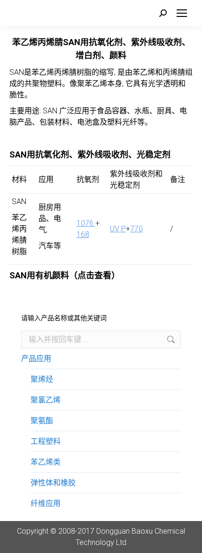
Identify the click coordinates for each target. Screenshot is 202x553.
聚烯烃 (42, 379)
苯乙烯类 (46, 462)
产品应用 (36, 358)
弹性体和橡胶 (53, 482)
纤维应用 (46, 503)
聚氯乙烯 (46, 399)
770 (136, 228)
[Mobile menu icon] (181, 13)
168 (83, 234)
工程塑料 (46, 441)
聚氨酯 (42, 420)
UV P (118, 228)
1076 (86, 223)
